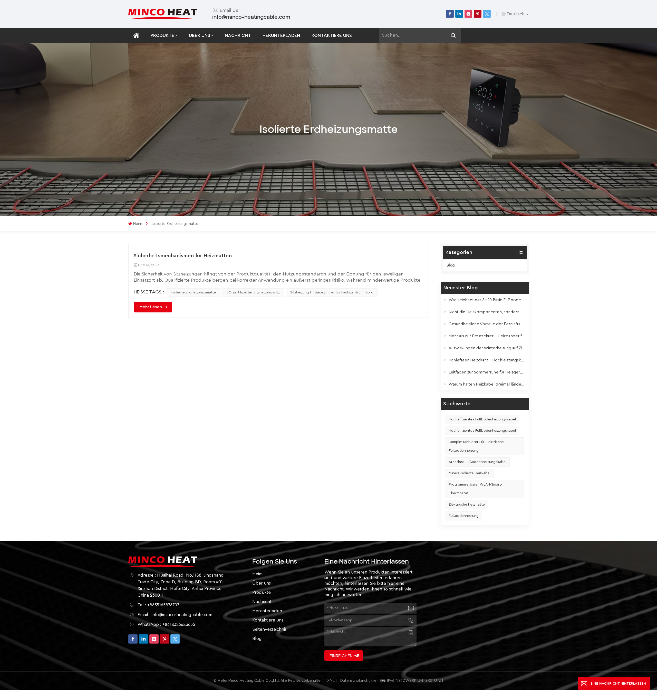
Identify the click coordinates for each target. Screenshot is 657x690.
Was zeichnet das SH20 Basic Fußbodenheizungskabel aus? (487, 300)
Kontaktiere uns (332, 35)
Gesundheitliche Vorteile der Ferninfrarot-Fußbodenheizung (487, 324)
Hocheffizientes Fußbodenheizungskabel (482, 419)
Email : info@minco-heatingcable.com (175, 615)
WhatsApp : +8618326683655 (166, 624)
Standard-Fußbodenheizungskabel (477, 462)
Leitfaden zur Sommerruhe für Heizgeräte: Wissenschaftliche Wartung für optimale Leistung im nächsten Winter (487, 372)
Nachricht (238, 35)
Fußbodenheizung (464, 516)
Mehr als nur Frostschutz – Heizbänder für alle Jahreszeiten (487, 336)
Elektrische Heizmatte (467, 504)
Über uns (199, 35)
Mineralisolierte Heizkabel (469, 473)
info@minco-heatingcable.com (251, 17)
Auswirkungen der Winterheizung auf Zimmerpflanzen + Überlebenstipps (487, 348)
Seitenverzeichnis (269, 629)
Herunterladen (281, 35)
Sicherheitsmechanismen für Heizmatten (183, 255)
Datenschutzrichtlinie (358, 681)
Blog (451, 265)
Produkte (162, 35)
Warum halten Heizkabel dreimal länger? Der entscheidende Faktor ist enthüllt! (487, 384)
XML (331, 681)
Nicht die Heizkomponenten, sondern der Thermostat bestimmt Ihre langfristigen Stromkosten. (487, 312)
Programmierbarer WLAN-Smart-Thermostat (475, 489)
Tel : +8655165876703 (158, 605)
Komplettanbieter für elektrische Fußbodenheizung (476, 446)
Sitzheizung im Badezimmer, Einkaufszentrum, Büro (331, 292)
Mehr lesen (150, 307)
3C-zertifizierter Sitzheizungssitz (253, 292)
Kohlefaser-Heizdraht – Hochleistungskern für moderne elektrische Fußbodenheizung (487, 360)
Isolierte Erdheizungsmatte (193, 292)
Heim (137, 224)
